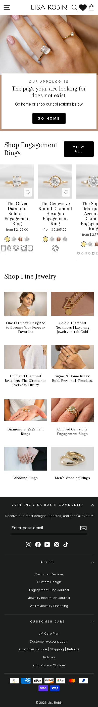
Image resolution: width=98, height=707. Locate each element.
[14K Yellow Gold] (7, 239)
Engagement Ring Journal (49, 590)
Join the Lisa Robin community (48, 504)
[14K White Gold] (14, 239)
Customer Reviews (49, 574)
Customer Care (47, 621)
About (48, 562)
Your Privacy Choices (49, 665)
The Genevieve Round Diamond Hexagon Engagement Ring (55, 213)
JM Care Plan (49, 633)
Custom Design (49, 582)
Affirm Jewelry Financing (49, 606)
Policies (49, 657)
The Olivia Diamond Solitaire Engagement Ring (17, 213)
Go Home (49, 118)
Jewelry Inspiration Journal (49, 598)
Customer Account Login (49, 641)
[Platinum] (27, 239)
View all (79, 149)
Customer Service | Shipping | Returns (49, 649)
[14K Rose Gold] (20, 239)
